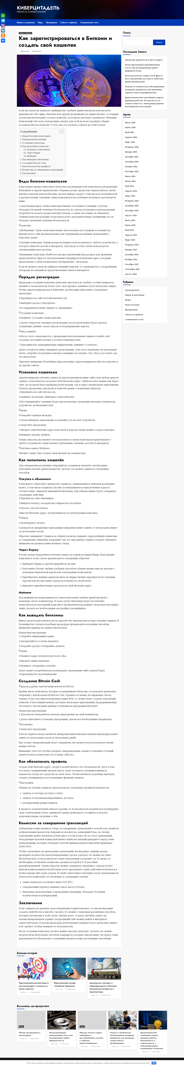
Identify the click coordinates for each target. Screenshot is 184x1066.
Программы (51, 22)
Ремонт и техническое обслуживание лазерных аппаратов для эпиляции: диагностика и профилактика (144, 89)
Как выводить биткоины (35, 159)
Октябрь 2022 (131, 264)
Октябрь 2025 (131, 161)
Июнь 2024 (130, 181)
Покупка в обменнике (38, 149)
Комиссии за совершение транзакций (42, 169)
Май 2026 (129, 132)
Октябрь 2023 (131, 210)
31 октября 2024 (106, 995)
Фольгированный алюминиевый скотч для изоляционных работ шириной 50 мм (142, 67)
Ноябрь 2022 (131, 259)
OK (154, 1063)
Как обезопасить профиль (36, 166)
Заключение (29, 173)
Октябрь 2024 (131, 171)
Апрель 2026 (131, 137)
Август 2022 (131, 274)
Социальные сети (89, 22)
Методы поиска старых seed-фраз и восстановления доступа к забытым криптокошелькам (144, 78)
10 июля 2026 (64, 1044)
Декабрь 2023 (131, 205)
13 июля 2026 (34, 1038)
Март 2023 (130, 240)
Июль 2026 (130, 122)
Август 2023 (131, 215)
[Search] (165, 22)
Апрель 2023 (131, 235)
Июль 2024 (130, 176)
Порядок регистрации (34, 139)
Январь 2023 (131, 249)
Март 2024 (130, 196)
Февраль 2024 (131, 200)
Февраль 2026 (131, 147)
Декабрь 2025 (131, 156)
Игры (40, 22)
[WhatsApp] (3, 15)
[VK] (3, 30)
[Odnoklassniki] (3, 35)
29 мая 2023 (36, 51)
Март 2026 (130, 142)
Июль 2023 (130, 220)
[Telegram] (3, 20)
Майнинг (32, 156)
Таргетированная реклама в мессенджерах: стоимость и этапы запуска (33, 985)
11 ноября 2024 (70, 989)
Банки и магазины (26, 22)
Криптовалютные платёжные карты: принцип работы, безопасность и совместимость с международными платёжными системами (144, 102)
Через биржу (33, 152)
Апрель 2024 (131, 191)
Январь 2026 (131, 152)
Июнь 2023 (130, 225)
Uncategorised (132, 290)
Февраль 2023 (131, 244)
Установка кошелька (33, 142)
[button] (60, 131)
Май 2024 (129, 186)
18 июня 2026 (95, 1046)
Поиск (127, 33)
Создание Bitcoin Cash (34, 162)
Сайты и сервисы (68, 22)
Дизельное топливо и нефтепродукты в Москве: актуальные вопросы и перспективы (103, 987)
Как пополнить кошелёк (35, 146)
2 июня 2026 (156, 1052)
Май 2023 (129, 230)
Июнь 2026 (130, 127)
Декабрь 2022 (131, 254)
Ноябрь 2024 (131, 166)
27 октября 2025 (35, 992)
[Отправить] (3, 40)
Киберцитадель (38, 8)
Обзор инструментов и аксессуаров (143, 60)
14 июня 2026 (125, 1046)
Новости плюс (132, 304)
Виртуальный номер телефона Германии (64, 984)
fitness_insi (25, 51)
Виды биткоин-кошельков (36, 135)
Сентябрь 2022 (132, 269)
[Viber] (3, 25)
